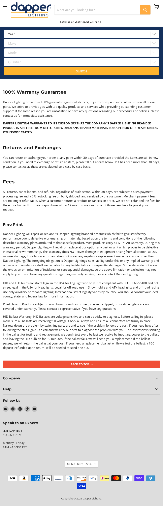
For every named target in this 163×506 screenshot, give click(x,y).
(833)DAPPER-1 (12, 430)
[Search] (145, 9)
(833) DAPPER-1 (92, 21)
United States (79, 464)
